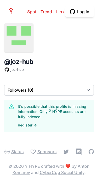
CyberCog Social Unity (62, 172)
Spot (31, 11)
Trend (46, 11)
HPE (12, 11)
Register (27, 125)
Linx (60, 11)
